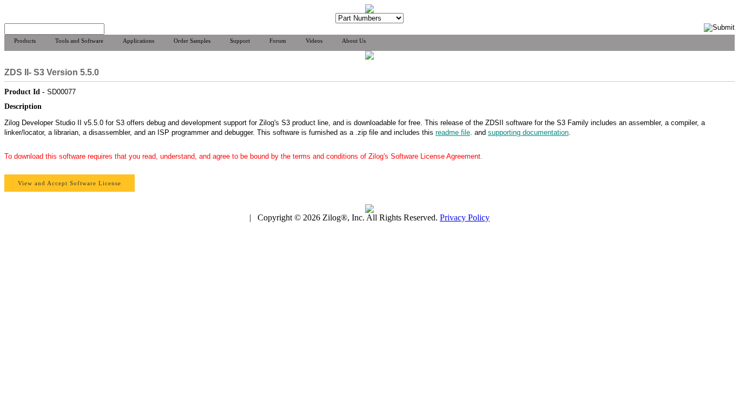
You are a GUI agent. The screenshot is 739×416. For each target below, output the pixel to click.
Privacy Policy (465, 217)
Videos (314, 40)
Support (240, 40)
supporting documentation (528, 132)
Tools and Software (79, 40)
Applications (138, 40)
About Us (354, 40)
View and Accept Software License (69, 183)
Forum (277, 40)
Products (25, 40)
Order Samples (192, 40)
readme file (453, 132)
